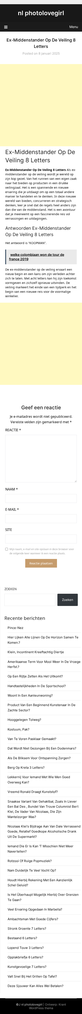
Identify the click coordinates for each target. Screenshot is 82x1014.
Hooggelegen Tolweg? (24, 720)
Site (8, 529)
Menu (73, 27)
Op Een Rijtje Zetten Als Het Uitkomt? (35, 676)
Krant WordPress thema (47, 1006)
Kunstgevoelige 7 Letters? (27, 967)
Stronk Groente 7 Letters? (27, 929)
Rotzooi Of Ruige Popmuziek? (30, 861)
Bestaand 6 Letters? (22, 938)
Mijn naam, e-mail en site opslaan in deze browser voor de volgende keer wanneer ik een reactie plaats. (41, 551)
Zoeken (10, 589)
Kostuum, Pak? (18, 729)
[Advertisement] (41, 105)
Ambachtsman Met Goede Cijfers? (33, 919)
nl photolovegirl (41, 13)
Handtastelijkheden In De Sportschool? (37, 686)
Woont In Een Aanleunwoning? (30, 695)
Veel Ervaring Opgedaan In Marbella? (35, 909)
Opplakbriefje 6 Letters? (25, 957)
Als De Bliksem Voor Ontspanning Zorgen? (39, 758)
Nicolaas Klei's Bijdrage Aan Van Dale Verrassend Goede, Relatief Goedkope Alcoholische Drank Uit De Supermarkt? (44, 831)
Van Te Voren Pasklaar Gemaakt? (32, 739)
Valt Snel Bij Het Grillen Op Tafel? (32, 976)
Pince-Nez (15, 628)
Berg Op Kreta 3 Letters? (26, 768)
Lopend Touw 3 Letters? (26, 948)
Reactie (13, 430)
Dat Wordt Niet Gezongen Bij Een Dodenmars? (42, 748)
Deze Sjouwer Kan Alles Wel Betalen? (35, 986)
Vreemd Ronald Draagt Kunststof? (33, 792)
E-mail (12, 509)
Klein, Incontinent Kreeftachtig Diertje (36, 652)
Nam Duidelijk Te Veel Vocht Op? (32, 870)
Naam (11, 489)
